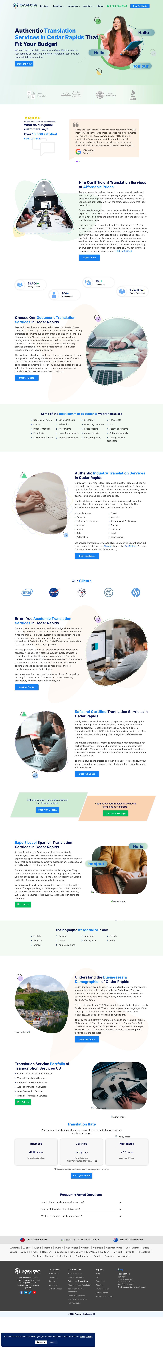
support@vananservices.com (134, 1287)
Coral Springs (132, 1247)
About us (99, 1285)
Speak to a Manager (115, 813)
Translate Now (24, 64)
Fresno (35, 1252)
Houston (46, 1252)
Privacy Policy (86, 1336)
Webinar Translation (76, 1295)
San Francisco (83, 1256)
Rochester (50, 1256)
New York (117, 1252)
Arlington (15, 1247)
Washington (124, 1256)
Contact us (100, 1281)
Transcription (54, 1273)
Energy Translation (76, 1277)
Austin (37, 1247)
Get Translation (87, 556)
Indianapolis (61, 1252)
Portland (37, 1256)
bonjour (140, 66)
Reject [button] (52, 1342)
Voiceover (53, 1285)
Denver (13, 1252)
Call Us (25, 904)
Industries (57, 6)
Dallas (146, 1247)
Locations (87, 6)
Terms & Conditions (104, 1296)
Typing (52, 1281)
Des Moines (130, 546)
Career (100, 6)
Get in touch (89, 257)
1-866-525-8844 (118, 6)
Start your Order (81, 1175)
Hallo (143, 32)
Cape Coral (72, 1247)
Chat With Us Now (47, 810)
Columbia (98, 1247)
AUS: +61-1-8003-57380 (131, 1240)
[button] (75, 161)
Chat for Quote (26, 378)
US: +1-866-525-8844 (37, 1240)
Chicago (108, 546)
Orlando (130, 1252)
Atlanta (27, 1247)
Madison (104, 1252)
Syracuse (109, 1256)
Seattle (97, 1256)
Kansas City (76, 1252)
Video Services (55, 1289)
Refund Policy (102, 1293)
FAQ (97, 1277)
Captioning (53, 1277)
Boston (48, 1247)
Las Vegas (91, 1252)
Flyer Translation (75, 1273)
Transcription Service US (85, 1314)
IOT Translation (74, 1303)
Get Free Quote (87, 774)
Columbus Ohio (114, 1247)
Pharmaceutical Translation (79, 1285)
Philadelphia (144, 1252)
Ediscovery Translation (77, 1299)
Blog (98, 1273)
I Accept (41, 1342)
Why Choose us (102, 1289)
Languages (73, 6)
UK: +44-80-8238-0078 (88, 1240)
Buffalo (59, 1247)
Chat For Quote (140, 6)
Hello (99, 52)
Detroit (24, 1252)
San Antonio (65, 1256)
